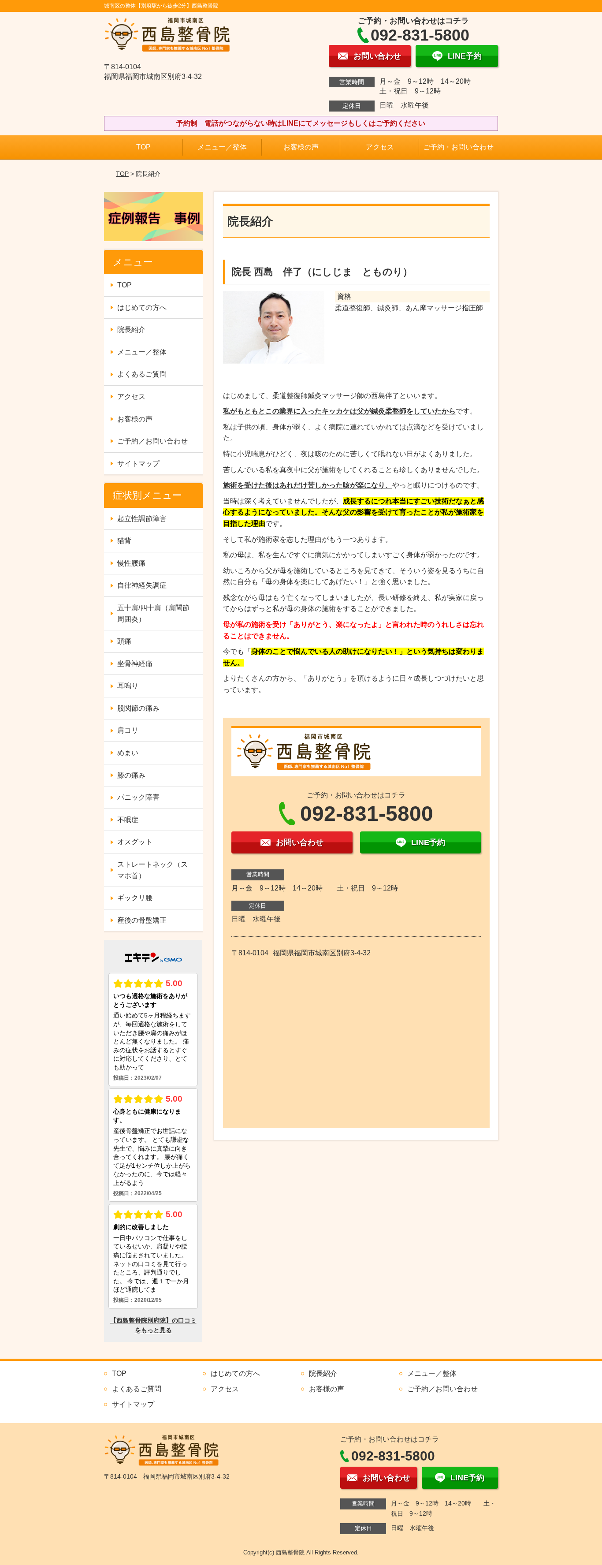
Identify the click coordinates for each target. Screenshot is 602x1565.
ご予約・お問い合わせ (458, 147)
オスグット (134, 842)
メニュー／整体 (222, 147)
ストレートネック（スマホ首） (152, 870)
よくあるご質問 (142, 374)
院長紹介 (131, 329)
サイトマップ (138, 463)
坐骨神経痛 (134, 663)
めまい (127, 752)
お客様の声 (301, 147)
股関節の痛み (138, 708)
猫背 (124, 540)
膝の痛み (131, 775)
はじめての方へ (142, 307)
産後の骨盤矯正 (142, 920)
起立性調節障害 (142, 518)
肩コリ (127, 730)
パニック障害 (138, 797)
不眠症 (127, 819)
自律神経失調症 (142, 585)
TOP (143, 147)
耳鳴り (127, 685)
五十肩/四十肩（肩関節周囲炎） (153, 613)
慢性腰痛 (131, 563)
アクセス (380, 147)
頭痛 (124, 641)
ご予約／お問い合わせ (152, 441)
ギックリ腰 (134, 898)
